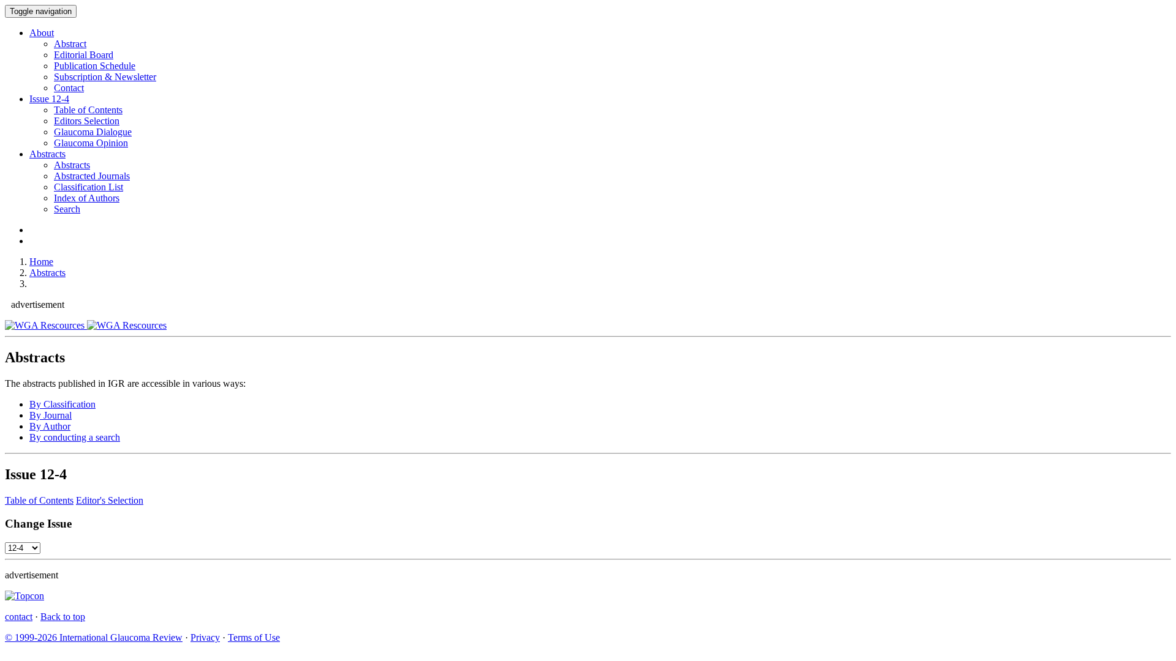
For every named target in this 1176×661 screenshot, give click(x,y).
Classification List (88, 187)
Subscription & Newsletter (105, 77)
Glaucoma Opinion (91, 143)
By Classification (62, 404)
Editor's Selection (109, 500)
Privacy (205, 637)
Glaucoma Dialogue (93, 132)
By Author (49, 426)
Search (67, 209)
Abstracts (47, 154)
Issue (49, 99)
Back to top (62, 616)
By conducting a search (74, 437)
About (41, 33)
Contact (69, 88)
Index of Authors (86, 198)
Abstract (70, 44)
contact (18, 616)
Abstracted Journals (92, 176)
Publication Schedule (94, 66)
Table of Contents (88, 110)
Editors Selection (86, 121)
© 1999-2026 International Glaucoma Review (94, 637)
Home (41, 261)
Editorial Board (83, 55)
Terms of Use (254, 637)
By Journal (50, 415)
